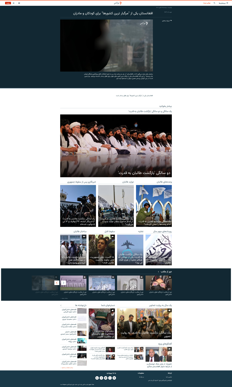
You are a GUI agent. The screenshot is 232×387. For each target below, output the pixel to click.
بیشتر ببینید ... (64, 298)
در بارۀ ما (141, 377)
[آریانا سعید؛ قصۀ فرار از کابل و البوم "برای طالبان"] (138, 349)
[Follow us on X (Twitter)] (110, 378)
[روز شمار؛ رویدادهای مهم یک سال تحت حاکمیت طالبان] (159, 250)
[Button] (167, 21)
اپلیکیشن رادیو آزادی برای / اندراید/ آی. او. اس (160, 380)
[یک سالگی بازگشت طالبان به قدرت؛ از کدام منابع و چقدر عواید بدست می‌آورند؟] (116, 206)
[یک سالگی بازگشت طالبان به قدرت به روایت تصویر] (144, 323)
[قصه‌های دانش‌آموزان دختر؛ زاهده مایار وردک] (82, 325)
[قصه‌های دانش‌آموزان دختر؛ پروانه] (82, 340)
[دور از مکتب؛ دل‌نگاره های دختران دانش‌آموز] (159, 283)
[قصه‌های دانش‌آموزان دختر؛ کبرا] (82, 355)
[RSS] (97, 378)
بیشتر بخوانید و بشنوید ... (66, 368)
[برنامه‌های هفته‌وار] (13, 3)
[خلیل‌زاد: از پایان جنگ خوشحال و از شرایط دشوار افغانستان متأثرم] (159, 354)
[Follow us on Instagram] (101, 378)
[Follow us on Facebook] (114, 378)
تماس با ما (169, 377)
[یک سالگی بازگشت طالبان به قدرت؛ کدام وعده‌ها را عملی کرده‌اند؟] (154, 206)
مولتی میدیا (206, 3)
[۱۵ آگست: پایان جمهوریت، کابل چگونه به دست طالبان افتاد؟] (102, 250)
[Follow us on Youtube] (105, 378)
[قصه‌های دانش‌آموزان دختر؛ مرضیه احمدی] (82, 348)
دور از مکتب (166, 271)
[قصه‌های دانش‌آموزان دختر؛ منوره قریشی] (82, 311)
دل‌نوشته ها (80, 305)
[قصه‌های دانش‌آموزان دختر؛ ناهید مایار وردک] (82, 363)
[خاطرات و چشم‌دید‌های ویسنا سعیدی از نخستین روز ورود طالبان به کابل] (138, 357)
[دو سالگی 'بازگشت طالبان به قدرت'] (116, 145)
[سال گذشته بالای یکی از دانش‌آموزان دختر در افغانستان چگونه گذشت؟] (110, 357)
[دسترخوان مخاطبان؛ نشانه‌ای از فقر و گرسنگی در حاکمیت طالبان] (102, 323)
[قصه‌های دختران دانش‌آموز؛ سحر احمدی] (82, 333)
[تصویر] (19, 3)
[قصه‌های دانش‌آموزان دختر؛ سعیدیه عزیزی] (82, 318)
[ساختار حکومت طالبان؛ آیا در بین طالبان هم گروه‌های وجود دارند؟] (73, 250)
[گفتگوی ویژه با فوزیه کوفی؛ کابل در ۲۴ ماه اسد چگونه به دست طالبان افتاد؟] (110, 349)
